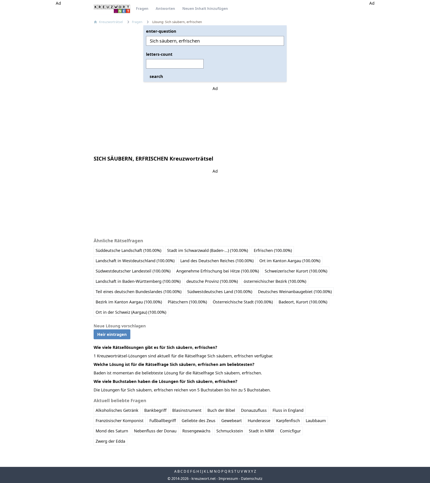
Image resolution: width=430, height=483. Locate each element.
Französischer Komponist (120, 420)
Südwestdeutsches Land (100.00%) (219, 291)
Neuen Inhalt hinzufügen (205, 8)
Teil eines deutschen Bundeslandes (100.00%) (138, 291)
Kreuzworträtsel (111, 22)
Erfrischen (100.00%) (273, 250)
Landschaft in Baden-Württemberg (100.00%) (138, 281)
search (156, 76)
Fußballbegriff (162, 420)
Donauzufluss (254, 410)
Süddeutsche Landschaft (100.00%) (128, 250)
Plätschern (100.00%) (187, 302)
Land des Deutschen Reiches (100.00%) (217, 260)
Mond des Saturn (112, 431)
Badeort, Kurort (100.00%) (303, 302)
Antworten (165, 8)
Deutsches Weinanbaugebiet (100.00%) (295, 291)
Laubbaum (316, 420)
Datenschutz (251, 478)
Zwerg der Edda (110, 441)
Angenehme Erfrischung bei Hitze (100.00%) (217, 271)
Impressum (228, 478)
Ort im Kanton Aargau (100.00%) (289, 260)
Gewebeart (231, 420)
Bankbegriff (155, 410)
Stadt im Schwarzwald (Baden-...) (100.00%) (207, 250)
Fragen (142, 8)
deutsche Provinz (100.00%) (212, 281)
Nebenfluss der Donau (155, 431)
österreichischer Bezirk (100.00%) (275, 281)
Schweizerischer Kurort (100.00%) (296, 271)
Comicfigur (290, 431)
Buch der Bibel (221, 410)
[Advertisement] (58, 73)
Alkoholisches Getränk (117, 410)
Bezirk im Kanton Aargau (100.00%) (129, 302)
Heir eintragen (112, 334)
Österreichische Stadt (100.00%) (243, 302)
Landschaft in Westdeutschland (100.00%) (135, 260)
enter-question (161, 31)
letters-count (159, 54)
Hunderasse (259, 420)
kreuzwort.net (203, 478)
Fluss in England (288, 410)
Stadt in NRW (261, 431)
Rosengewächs (196, 431)
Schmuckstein (229, 431)
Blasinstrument (187, 410)
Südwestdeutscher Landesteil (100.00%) (133, 271)
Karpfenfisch (288, 420)
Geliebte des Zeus (198, 420)
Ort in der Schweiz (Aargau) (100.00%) (131, 312)
